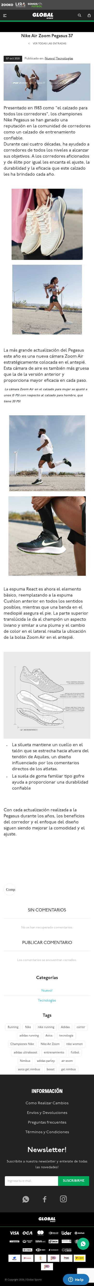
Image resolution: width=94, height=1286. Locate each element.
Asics (49, 1035)
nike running (46, 1027)
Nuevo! (50, 58)
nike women (74, 1044)
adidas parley (46, 1061)
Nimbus (25, 1061)
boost (50, 1069)
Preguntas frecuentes (47, 1123)
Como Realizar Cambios (47, 1103)
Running (13, 1027)
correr (81, 1027)
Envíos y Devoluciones (47, 1113)
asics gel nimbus (29, 1069)
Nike (28, 1027)
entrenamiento (54, 1052)
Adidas (65, 1027)
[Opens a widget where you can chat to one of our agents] (76, 1280)
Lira (18, 2)
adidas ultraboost (25, 1052)
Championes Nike (22, 1044)
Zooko (6, 2)
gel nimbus (68, 1069)
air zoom (67, 1061)
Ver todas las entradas (49, 43)
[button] (79, 16)
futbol (75, 1052)
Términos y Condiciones (47, 1132)
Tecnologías (64, 58)
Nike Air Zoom (50, 1044)
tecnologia (66, 1035)
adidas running (29, 1035)
